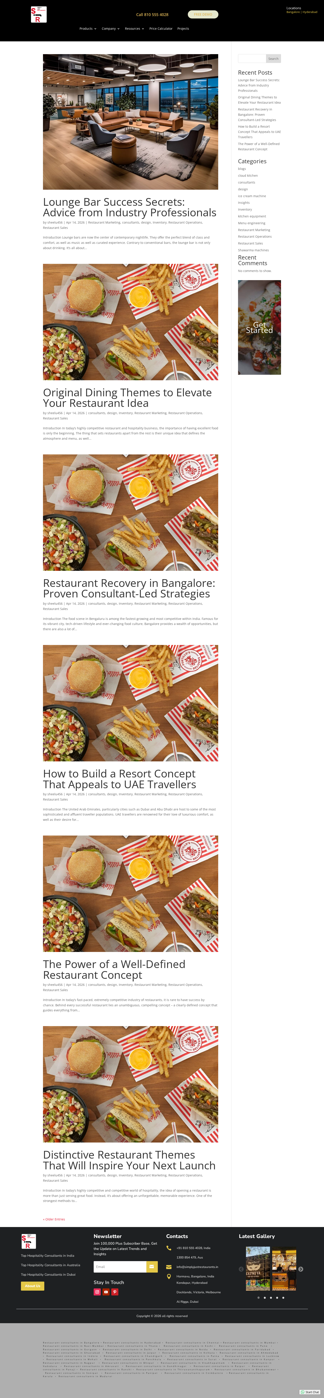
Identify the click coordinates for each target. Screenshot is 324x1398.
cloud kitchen (248, 175)
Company (109, 29)
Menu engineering (251, 223)
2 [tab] (265, 1297)
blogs (242, 169)
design (146, 222)
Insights (244, 202)
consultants (130, 222)
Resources (132, 29)
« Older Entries (54, 1219)
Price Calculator (161, 29)
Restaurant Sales (55, 228)
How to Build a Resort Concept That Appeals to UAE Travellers (119, 778)
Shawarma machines (253, 250)
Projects (183, 29)
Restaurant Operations (185, 222)
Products (86, 29)
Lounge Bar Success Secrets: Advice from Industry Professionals (129, 207)
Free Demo (203, 14)
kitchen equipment (252, 216)
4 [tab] (277, 1297)
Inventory (160, 222)
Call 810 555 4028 (152, 14)
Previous (241, 1269)
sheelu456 (55, 222)
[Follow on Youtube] (106, 1291)
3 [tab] (271, 1297)
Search (273, 59)
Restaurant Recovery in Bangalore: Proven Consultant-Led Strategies (129, 588)
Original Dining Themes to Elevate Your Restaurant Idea (127, 397)
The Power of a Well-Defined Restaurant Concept (114, 969)
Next (300, 1269)
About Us (32, 1286)
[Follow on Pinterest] (114, 1291)
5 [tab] (283, 1297)
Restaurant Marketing (104, 222)
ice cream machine (252, 196)
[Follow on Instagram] (97, 1291)
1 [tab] (258, 1297)
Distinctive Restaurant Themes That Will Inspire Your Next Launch (129, 1159)
